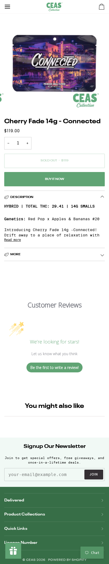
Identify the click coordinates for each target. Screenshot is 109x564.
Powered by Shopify (67, 560)
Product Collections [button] (24, 514)
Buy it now (54, 179)
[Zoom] (18, 99)
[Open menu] (12, 6)
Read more (12, 240)
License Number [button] (20, 543)
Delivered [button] (14, 500)
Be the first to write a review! (54, 367)
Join (94, 474)
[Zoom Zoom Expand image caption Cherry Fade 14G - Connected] (54, 63)
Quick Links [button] (15, 529)
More (15, 254)
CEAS (31, 560)
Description (21, 197)
